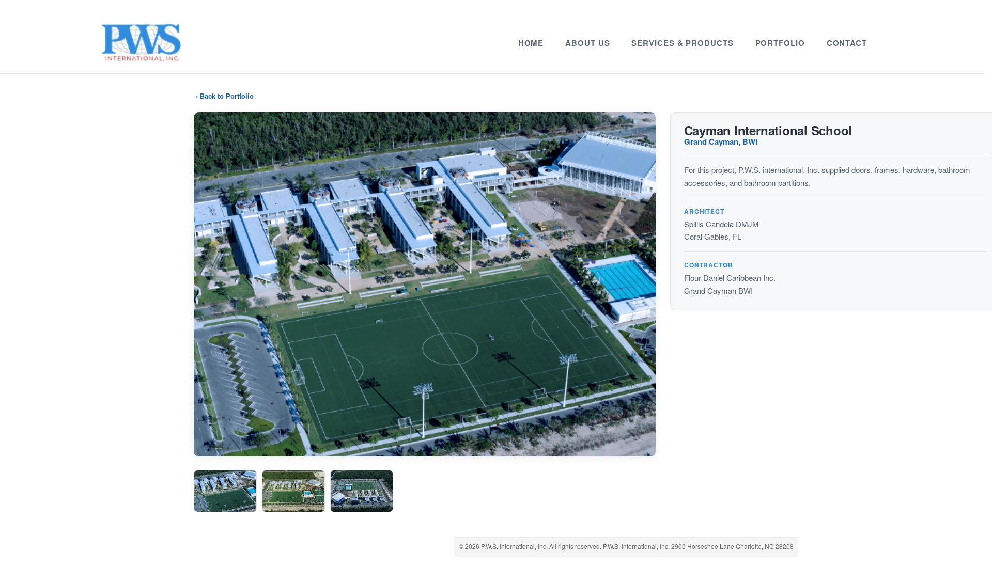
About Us (587, 43)
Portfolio (780, 43)
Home (531, 43)
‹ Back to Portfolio (225, 96)
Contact (847, 43)
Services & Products (682, 43)
